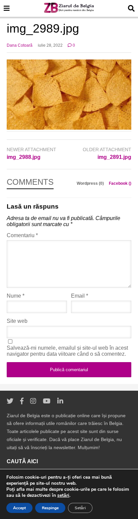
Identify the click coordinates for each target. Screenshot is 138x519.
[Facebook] (21, 401)
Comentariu (22, 235)
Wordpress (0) (91, 183)
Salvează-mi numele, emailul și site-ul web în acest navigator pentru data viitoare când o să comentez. (67, 351)
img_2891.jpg (114, 157)
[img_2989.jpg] (69, 128)
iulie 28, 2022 (50, 45)
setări (63, 495)
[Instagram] (33, 401)
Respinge (50, 508)
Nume (15, 296)
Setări (80, 508)
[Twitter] (10, 401)
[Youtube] (47, 401)
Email (79, 296)
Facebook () (120, 183)
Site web (17, 321)
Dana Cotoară (19, 45)
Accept (19, 508)
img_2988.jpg (24, 157)
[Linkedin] (60, 401)
